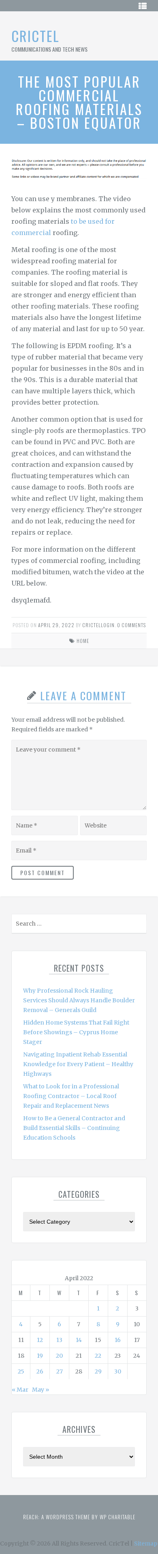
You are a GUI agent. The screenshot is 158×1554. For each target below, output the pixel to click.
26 (39, 1371)
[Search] (139, 925)
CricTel (35, 35)
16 (118, 1340)
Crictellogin (98, 625)
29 (98, 1371)
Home (83, 640)
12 (40, 1340)
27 (59, 1371)
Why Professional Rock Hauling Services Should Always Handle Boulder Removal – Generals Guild (79, 1000)
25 (21, 1371)
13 (59, 1340)
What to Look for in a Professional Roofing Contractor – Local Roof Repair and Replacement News (71, 1096)
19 (40, 1355)
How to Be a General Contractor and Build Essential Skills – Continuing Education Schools (74, 1128)
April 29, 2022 (56, 625)
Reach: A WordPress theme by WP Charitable (79, 1517)
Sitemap (145, 1543)
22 (98, 1355)
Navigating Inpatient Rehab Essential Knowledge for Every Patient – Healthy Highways (78, 1064)
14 (79, 1340)
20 (59, 1355)
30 (117, 1371)
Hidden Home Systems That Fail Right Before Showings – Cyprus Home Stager (76, 1032)
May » (40, 1389)
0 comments (131, 625)
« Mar (20, 1389)
